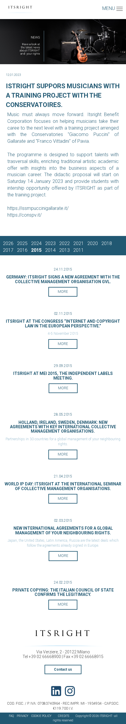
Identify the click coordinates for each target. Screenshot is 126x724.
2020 (92, 243)
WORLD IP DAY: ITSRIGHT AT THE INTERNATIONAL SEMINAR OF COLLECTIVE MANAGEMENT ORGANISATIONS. (63, 486)
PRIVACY (22, 716)
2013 (64, 250)
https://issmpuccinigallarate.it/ (38, 208)
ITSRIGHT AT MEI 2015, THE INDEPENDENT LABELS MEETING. (63, 375)
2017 (8, 250)
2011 (78, 250)
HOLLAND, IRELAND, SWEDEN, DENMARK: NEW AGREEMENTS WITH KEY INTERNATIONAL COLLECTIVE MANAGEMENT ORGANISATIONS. (63, 427)
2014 (50, 250)
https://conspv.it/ (24, 215)
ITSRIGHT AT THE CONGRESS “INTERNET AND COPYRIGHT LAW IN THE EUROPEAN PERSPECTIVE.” (63, 323)
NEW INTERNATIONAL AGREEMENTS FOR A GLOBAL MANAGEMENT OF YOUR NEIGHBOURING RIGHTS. (63, 530)
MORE (63, 292)
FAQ (11, 716)
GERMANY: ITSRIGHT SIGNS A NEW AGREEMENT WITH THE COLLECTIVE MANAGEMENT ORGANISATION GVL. (63, 279)
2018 (106, 243)
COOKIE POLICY (41, 716)
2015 (36, 250)
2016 (22, 250)
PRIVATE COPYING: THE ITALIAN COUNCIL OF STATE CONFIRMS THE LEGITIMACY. (63, 592)
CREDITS (63, 716)
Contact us (63, 669)
